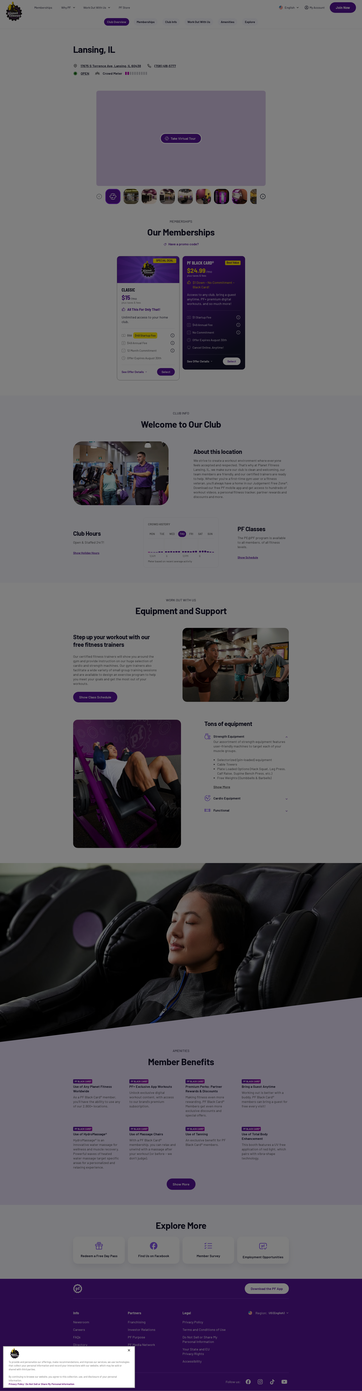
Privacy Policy (16, 1384)
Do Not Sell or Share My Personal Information (50, 1384)
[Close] (129, 1350)
